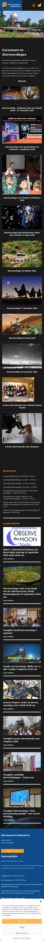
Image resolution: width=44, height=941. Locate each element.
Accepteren (22, 921)
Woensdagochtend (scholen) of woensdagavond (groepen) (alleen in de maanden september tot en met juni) (20, 892)
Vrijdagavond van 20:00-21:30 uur (12, 876)
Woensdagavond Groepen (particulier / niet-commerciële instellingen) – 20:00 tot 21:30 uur (19, 498)
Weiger (22, 927)
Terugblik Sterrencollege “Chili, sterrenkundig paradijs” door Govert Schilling (21, 814)
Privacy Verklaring (25, 938)
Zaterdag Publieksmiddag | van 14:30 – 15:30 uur (19, 480)
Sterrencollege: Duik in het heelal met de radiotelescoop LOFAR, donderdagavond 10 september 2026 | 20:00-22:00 (21, 504)
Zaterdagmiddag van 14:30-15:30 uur (13, 880)
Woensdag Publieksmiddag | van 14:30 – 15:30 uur (20, 487)
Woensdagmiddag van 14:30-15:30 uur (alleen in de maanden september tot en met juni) (21, 885)
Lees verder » (8, 559)
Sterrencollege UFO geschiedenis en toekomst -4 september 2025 (22, 148)
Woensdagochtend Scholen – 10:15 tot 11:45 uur (19, 483)
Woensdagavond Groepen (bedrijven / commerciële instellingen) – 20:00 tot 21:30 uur (20, 492)
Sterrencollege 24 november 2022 (22, 372)
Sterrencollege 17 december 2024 (22, 308)
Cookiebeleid (16, 938)
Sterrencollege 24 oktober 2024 (22, 271)
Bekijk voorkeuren (22, 933)
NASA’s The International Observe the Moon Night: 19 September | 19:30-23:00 (21, 511)
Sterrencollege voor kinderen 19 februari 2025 (22, 199)
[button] (41, 901)
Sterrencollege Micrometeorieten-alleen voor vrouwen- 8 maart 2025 (22, 234)
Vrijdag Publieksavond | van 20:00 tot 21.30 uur (19, 476)
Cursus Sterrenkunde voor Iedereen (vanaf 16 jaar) (22, 406)
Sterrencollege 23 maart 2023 (22, 338)
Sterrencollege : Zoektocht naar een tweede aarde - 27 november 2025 (22, 109)
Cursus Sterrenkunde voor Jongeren (22, 447)
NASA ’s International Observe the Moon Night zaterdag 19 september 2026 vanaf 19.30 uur (21, 552)
